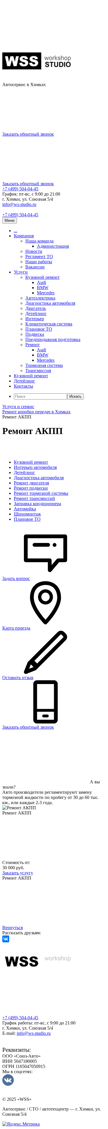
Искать (75, 396)
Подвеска (34, 334)
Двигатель (35, 308)
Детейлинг (36, 313)
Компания (24, 235)
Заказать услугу (17, 872)
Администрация (53, 246)
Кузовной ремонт (42, 277)
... (15, 230)
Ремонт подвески (31, 488)
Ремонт (32, 344)
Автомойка (25, 508)
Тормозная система (44, 365)
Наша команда (39, 240)
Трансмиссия (38, 370)
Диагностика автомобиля (50, 303)
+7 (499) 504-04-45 (20, 188)
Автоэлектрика (40, 297)
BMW (42, 287)
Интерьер (34, 318)
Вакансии (35, 266)
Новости (33, 251)
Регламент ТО (39, 256)
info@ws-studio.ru (19, 204)
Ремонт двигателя (31, 482)
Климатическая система (48, 323)
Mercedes (45, 292)
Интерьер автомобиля (35, 467)
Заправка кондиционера (37, 503)
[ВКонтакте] (5, 938)
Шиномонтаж (27, 514)
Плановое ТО (38, 329)
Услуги (21, 272)
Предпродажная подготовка (52, 339)
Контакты (23, 386)
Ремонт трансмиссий (34, 498)
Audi (41, 282)
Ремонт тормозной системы (41, 493)
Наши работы (38, 261)
